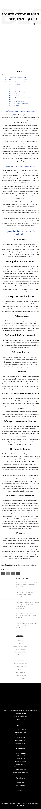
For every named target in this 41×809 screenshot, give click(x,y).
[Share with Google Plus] (13, 573)
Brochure (20, 790)
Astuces (20, 640)
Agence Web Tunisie (20, 753)
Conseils (20, 643)
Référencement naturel (20, 663)
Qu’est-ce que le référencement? (17, 77)
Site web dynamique (20, 729)
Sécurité (20, 669)
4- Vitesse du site (17, 90)
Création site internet (20, 769)
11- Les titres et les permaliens (21, 103)
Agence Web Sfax (20, 758)
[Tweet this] (8, 573)
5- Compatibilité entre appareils (21, 92)
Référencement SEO (20, 666)
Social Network (20, 672)
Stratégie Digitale (20, 675)
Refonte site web (20, 737)
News (20, 658)
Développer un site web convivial (18, 80)
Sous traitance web (20, 743)
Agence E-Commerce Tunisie (21, 756)
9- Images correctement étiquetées (21, 99)
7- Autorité (16, 95)
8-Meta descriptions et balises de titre (22, 97)
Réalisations (20, 782)
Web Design (20, 678)
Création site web (20, 649)
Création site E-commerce (20, 646)
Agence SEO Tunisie (20, 761)
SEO (14, 115)
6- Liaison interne (18, 94)
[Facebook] (16, 705)
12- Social (16, 105)
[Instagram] (25, 705)
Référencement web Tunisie (20, 772)
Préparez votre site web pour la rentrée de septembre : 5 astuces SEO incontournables (27, 604)
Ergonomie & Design (20, 732)
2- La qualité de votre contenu (20, 86)
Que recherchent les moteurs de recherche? (20, 82)
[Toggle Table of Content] (2, 75)
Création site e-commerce (20, 767)
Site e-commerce (20, 735)
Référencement (20, 660)
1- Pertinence (17, 84)
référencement (8, 144)
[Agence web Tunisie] (12, 4)
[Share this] (3, 573)
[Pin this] (18, 573)
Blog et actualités (20, 785)
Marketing (20, 655)
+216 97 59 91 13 (20, 719)
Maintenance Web (20, 652)
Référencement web (20, 740)
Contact (20, 788)
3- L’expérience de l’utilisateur (20, 88)
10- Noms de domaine (19, 101)
